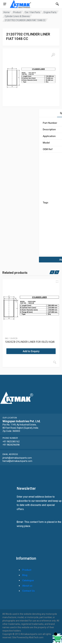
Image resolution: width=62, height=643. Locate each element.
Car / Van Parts (32, 12)
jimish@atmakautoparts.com (17, 458)
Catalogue (28, 580)
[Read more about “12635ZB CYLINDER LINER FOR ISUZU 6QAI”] (55, 362)
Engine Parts (50, 12)
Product (17, 12)
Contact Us (28, 590)
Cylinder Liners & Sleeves (17, 16)
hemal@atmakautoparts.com (17, 461)
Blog (24, 575)
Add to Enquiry (31, 351)
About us (27, 585)
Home (6, 12)
